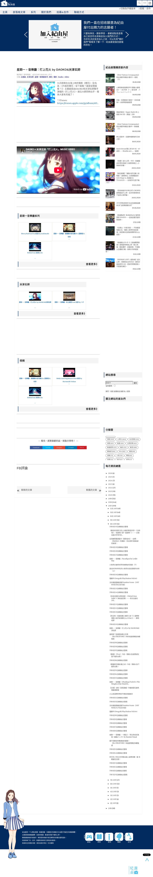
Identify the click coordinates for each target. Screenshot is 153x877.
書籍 (110, 455)
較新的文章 (26, 490)
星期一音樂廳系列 (41, 77)
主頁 (5, 12)
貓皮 (123, 447)
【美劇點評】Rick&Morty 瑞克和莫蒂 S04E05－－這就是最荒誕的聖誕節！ (128, 217)
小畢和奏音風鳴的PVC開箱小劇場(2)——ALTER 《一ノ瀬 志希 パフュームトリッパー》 (128, 90)
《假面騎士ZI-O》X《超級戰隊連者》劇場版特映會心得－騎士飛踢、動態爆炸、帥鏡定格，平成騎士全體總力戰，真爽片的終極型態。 (123, 247)
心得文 (121, 439)
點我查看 (118, 33)
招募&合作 (63, 12)
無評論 (19, 74)
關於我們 (46, 12)
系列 (33, 12)
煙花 (50, 77)
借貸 (111, 391)
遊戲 (110, 443)
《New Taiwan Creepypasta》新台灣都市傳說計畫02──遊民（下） (128, 77)
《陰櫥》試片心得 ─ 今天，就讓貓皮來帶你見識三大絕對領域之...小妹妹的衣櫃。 (128, 163)
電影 (55, 77)
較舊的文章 (91, 490)
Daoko (60, 77)
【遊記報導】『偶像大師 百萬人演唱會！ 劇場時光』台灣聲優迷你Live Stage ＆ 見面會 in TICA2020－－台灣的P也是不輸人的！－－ (122, 178)
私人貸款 (127, 391)
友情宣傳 (132, 443)
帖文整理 (134, 439)
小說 (120, 455)
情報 (129, 455)
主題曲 (23, 77)
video (67, 77)
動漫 (133, 447)
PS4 (122, 451)
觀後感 (111, 451)
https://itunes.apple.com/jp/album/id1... (77, 103)
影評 (120, 459)
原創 (110, 439)
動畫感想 (112, 447)
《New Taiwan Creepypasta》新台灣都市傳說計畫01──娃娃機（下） (128, 126)
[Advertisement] (58, 124)
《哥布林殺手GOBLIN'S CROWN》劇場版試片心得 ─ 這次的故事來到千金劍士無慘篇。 (128, 192)
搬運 (121, 391)
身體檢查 (117, 391)
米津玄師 (30, 77)
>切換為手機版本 (127, 8)
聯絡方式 (79, 12)
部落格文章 (19, 12)
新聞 (110, 459)
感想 (129, 459)
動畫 (120, 443)
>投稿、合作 (144, 8)
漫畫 (132, 451)
